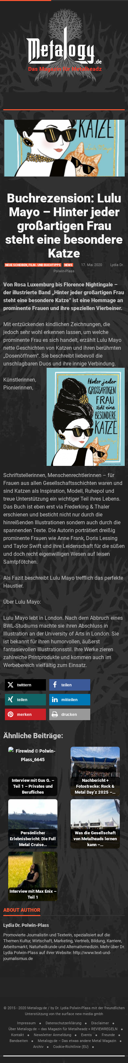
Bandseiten (19, 1041)
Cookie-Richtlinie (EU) (71, 1047)
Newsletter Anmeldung (52, 1035)
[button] (25, 685)
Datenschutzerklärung (63, 1023)
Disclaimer (100, 1023)
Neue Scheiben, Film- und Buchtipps (33, 265)
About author (21, 910)
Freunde (108, 1035)
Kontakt (17, 1035)
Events (86, 1035)
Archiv (38, 1047)
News (68, 265)
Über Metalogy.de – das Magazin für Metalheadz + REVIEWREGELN (63, 1029)
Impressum (26, 1023)
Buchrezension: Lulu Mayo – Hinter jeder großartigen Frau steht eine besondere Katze (64, 226)
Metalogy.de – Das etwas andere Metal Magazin (77, 1041)
